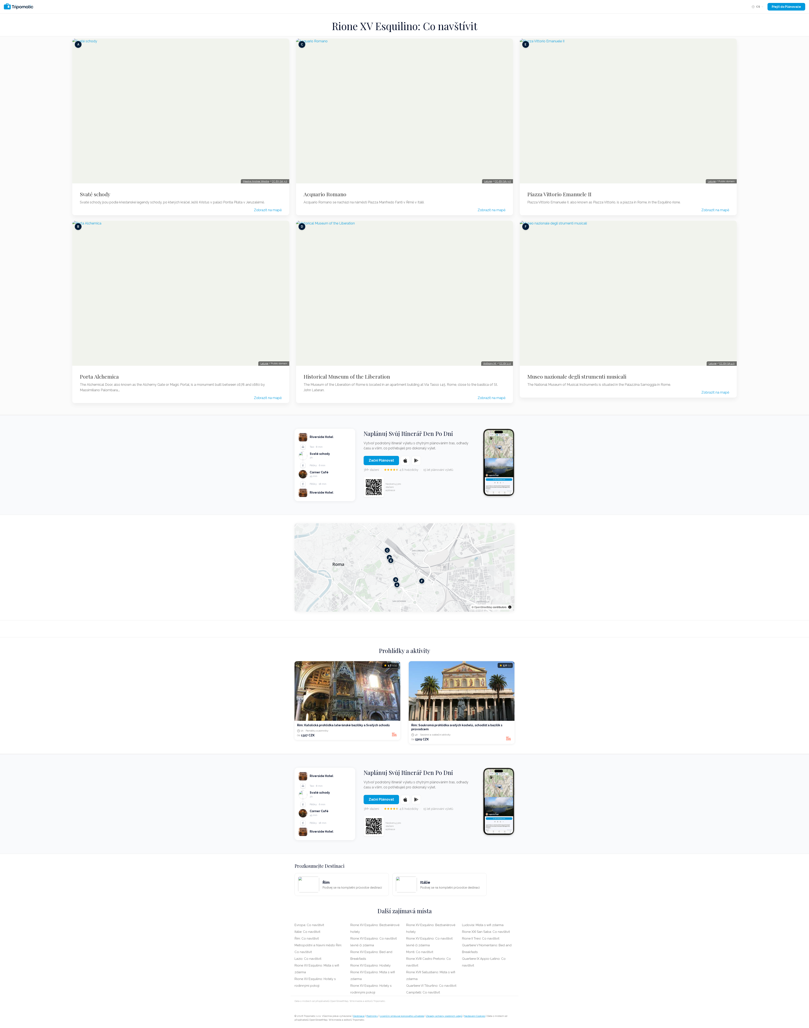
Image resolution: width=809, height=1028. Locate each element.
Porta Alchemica (99, 376)
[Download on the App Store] (405, 460)
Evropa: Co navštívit (309, 925)
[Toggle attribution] (509, 607)
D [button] (396, 580)
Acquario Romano (325, 194)
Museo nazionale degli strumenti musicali (576, 376)
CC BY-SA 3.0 (279, 181)
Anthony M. (490, 363)
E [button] (391, 560)
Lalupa (264, 363)
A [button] (397, 585)
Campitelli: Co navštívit (423, 992)
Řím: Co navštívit (307, 938)
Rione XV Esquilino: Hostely (370, 965)
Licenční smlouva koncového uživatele (402, 1016)
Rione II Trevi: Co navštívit (480, 938)
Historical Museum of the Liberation (347, 376)
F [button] (422, 581)
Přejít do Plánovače (786, 6)
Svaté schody (95, 194)
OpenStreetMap (483, 607)
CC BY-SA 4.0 (727, 363)
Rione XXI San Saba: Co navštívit (486, 932)
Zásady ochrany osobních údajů (444, 1016)
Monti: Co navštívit (419, 952)
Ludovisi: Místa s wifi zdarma (483, 925)
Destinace (358, 1016)
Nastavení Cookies (474, 1016)
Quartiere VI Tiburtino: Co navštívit (431, 986)
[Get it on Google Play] (416, 460)
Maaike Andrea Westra (256, 181)
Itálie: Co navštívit (307, 932)
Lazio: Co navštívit (308, 959)
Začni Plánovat (381, 460)
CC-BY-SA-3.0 (503, 181)
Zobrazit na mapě (268, 210)
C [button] (387, 550)
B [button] (389, 557)
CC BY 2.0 (505, 363)
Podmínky (372, 1016)
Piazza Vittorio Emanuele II (559, 194)
